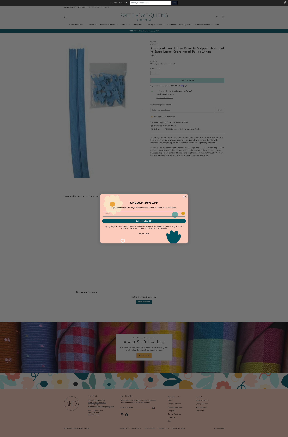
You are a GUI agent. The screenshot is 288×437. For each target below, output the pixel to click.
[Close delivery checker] (285, 2)
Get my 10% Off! (144, 221)
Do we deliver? (119, 3)
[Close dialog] (185, 196)
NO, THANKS (144, 234)
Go (174, 3)
